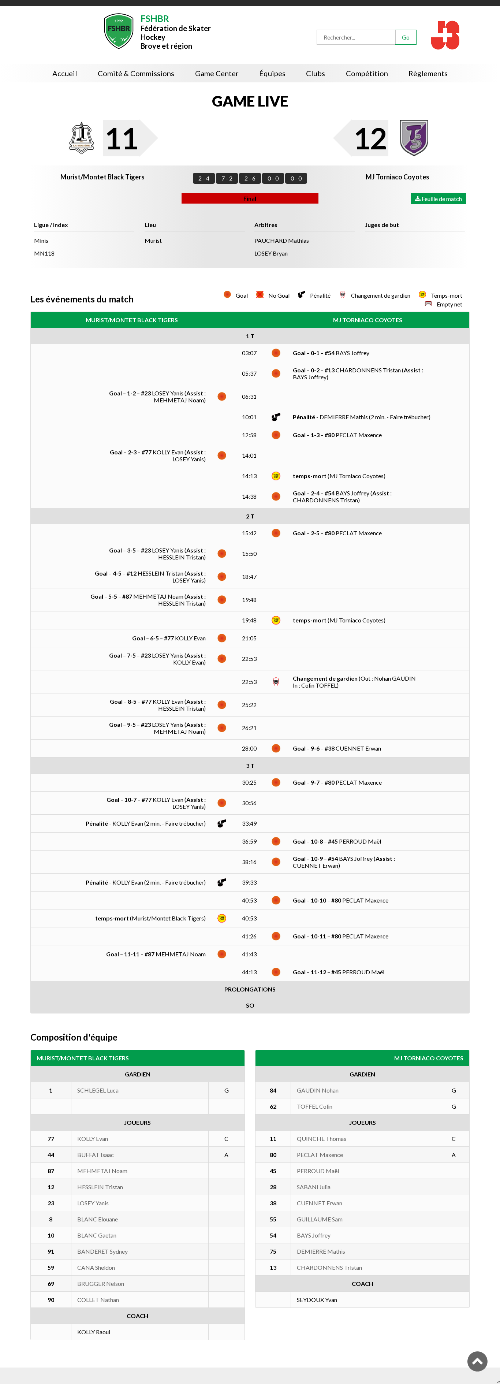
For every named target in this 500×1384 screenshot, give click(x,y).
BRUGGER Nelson (100, 1283)
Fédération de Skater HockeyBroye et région (176, 31)
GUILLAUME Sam (320, 1219)
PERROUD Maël (318, 1170)
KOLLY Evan (92, 1138)
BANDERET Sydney (102, 1251)
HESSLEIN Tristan (100, 1186)
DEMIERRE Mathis (321, 1251)
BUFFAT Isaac (95, 1154)
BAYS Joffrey (314, 1235)
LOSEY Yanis (93, 1202)
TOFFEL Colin (314, 1106)
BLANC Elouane (97, 1219)
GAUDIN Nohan (318, 1090)
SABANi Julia (314, 1186)
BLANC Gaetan (96, 1235)
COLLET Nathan (98, 1299)
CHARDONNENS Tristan (329, 1267)
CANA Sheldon (96, 1267)
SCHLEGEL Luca (98, 1090)
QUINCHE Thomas (321, 1138)
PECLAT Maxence (320, 1154)
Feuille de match (441, 198)
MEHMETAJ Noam (102, 1170)
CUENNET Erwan (319, 1202)
